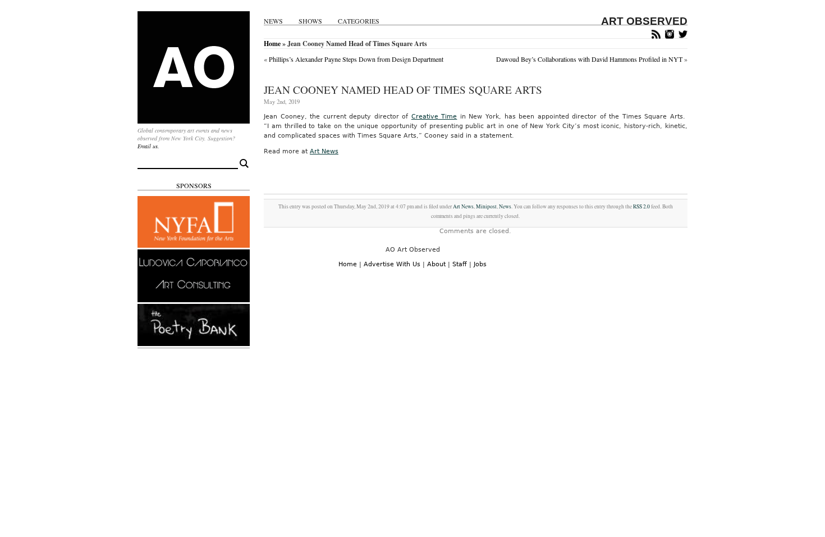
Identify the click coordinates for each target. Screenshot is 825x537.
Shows (310, 21)
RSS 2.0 (641, 206)
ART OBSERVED (644, 21)
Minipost (486, 206)
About (436, 264)
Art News (324, 151)
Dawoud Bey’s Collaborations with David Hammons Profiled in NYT (589, 58)
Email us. (148, 146)
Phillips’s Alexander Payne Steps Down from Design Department (356, 58)
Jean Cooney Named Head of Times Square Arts (403, 90)
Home (272, 43)
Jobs (480, 264)
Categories (358, 21)
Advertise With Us (392, 264)
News (273, 21)
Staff (459, 264)
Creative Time (434, 116)
